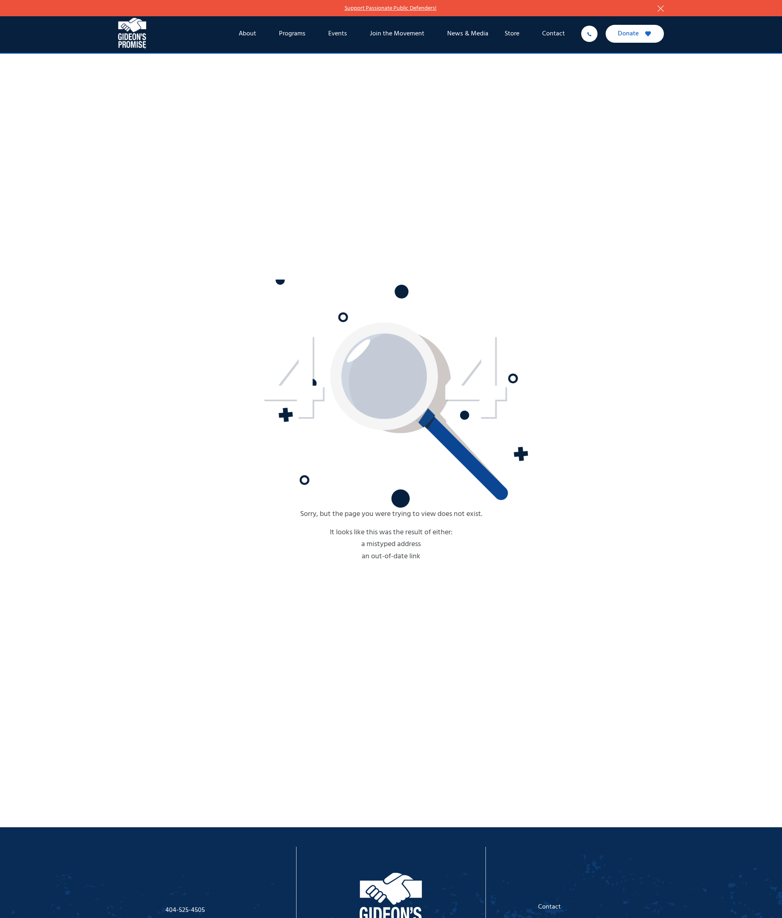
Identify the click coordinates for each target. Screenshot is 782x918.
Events (337, 34)
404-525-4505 (185, 910)
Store (512, 34)
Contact (553, 34)
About (247, 34)
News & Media (467, 34)
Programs (292, 34)
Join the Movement (397, 34)
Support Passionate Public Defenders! (391, 8)
